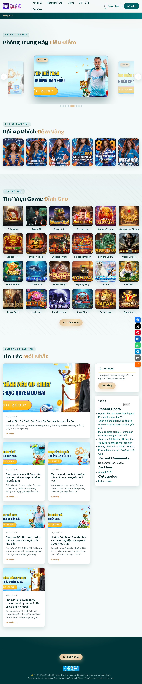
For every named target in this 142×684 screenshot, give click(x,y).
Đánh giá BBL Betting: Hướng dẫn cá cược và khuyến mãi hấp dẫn (23, 540)
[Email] (138, 358)
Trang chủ (36, 3)
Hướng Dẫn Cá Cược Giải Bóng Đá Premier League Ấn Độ (40, 421)
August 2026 (105, 472)
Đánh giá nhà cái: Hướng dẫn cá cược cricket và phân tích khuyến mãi (23, 477)
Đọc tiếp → (11, 433)
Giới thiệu (84, 3)
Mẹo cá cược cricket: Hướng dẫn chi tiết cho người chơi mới (68, 477)
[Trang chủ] (14, 6)
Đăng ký (131, 6)
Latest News (105, 481)
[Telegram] (138, 351)
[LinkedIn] (138, 339)
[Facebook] (138, 320)
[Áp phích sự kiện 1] (13, 152)
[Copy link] (138, 364)
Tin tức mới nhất (54, 3)
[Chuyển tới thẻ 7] (79, 106)
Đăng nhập (113, 6)
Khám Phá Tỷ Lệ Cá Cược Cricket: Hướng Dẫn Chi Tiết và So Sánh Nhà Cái (22, 603)
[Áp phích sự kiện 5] (105, 152)
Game (71, 3)
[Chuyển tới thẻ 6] (76, 106)
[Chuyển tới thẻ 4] (68, 106)
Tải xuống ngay (71, 322)
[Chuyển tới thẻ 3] (65, 106)
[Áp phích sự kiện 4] (82, 152)
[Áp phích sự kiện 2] (36, 152)
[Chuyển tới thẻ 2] (63, 106)
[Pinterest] (138, 332)
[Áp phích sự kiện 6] (128, 152)
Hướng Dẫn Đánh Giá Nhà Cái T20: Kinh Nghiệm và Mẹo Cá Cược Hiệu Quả (68, 540)
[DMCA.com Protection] (71, 668)
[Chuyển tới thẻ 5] (72, 106)
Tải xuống (36, 9)
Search (102, 400)
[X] (138, 326)
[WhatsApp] (138, 345)
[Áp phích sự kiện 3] (59, 152)
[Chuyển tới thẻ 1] (60, 106)
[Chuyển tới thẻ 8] (81, 106)
